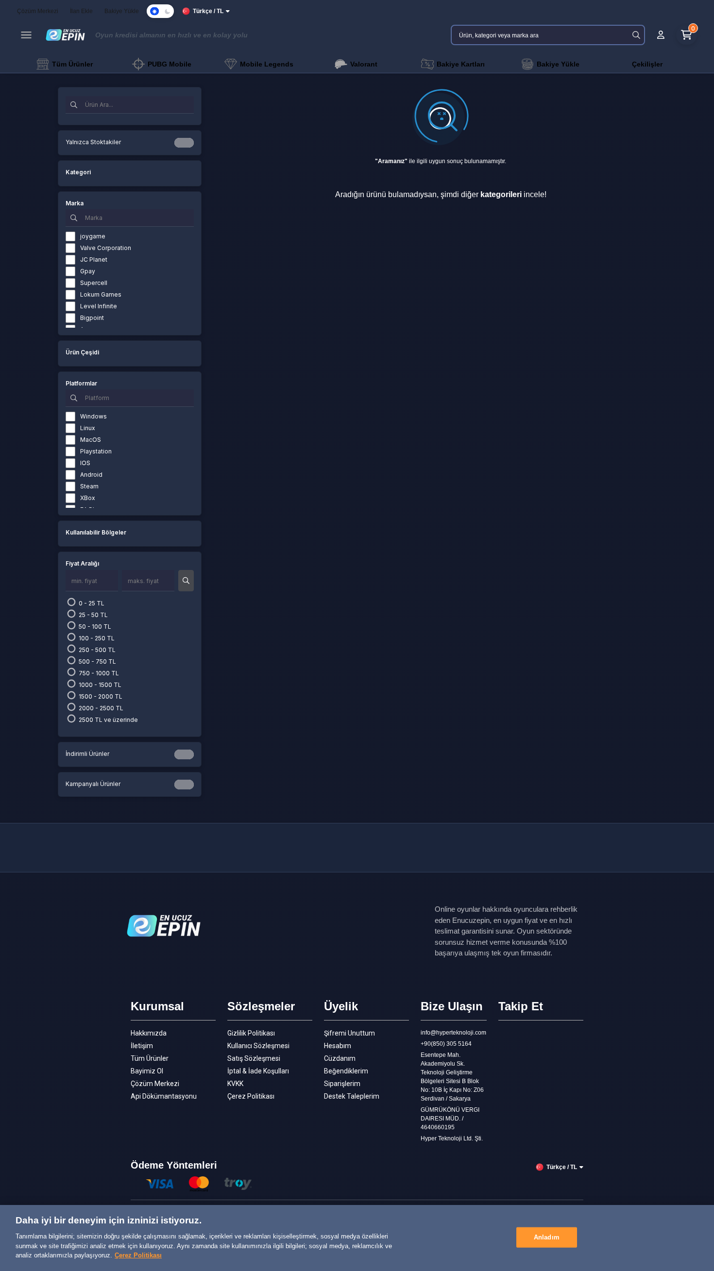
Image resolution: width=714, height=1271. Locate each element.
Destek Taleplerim (351, 1096)
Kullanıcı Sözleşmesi (258, 1046)
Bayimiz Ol (147, 1071)
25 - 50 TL (92, 615)
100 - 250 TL (96, 638)
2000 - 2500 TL (100, 708)
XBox (87, 498)
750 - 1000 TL (98, 673)
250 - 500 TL (96, 649)
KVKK (235, 1083)
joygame (92, 236)
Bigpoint (92, 317)
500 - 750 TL (96, 661)
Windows (93, 416)
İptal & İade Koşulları (258, 1071)
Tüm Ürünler (150, 1058)
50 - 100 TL (94, 626)
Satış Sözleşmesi (253, 1058)
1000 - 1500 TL (99, 684)
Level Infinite (98, 306)
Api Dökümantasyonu (164, 1096)
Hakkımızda (149, 1033)
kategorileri (501, 194)
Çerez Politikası (250, 1096)
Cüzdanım (340, 1058)
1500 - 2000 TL (99, 696)
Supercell (93, 282)
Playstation (96, 451)
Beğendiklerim (346, 1071)
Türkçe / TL (208, 11)
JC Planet (93, 259)
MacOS (90, 439)
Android (91, 474)
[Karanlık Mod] (160, 11)
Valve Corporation (105, 247)
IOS (85, 463)
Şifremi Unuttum (349, 1033)
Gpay (87, 271)
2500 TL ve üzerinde (107, 719)
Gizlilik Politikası (251, 1033)
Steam (89, 486)
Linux (87, 428)
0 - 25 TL (90, 603)
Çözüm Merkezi (155, 1083)
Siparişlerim (342, 1083)
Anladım (547, 1236)
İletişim (142, 1046)
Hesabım (337, 1046)
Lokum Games (100, 294)
